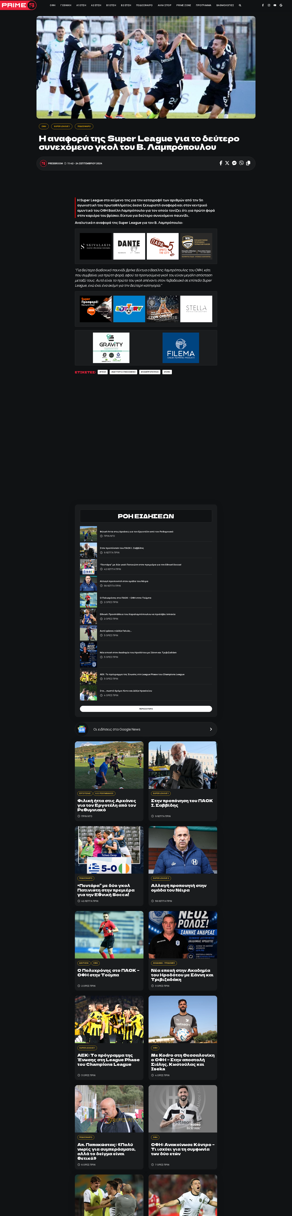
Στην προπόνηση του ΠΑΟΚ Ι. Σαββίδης (127, 549)
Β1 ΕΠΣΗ (111, 5)
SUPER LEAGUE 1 (64, 126)
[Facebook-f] (263, 5)
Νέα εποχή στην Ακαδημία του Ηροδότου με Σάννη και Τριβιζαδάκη (146, 653)
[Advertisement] (146, 186)
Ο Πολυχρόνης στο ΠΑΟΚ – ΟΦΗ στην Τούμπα (131, 599)
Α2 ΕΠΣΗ (96, 5)
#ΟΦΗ (179, 372)
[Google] (281, 5)
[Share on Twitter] (227, 164)
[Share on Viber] (241, 164)
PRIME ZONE (183, 5)
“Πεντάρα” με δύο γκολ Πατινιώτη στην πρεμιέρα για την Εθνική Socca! (149, 566)
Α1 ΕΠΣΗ (81, 5)
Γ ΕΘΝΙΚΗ (65, 5)
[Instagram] (269, 5)
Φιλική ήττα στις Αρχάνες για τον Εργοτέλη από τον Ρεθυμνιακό (144, 532)
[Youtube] (275, 5)
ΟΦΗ (52, 5)
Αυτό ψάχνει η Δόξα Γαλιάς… (119, 632)
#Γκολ (103, 372)
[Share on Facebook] (221, 164)
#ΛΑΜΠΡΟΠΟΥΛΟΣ (159, 372)
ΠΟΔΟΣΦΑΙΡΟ (144, 5)
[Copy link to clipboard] (248, 164)
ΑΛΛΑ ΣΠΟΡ (164, 5)
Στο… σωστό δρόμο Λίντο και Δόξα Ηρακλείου (131, 692)
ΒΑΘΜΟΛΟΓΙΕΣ (225, 5)
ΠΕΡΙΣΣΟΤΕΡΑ (146, 710)
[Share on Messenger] (234, 164)
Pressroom (55, 163)
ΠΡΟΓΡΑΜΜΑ (203, 5)
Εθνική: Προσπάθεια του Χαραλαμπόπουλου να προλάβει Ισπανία (145, 615)
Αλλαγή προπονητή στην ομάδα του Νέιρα (129, 582)
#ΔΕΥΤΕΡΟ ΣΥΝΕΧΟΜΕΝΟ (128, 372)
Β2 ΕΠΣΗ (126, 5)
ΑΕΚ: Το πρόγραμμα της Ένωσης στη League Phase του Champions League (151, 675)
